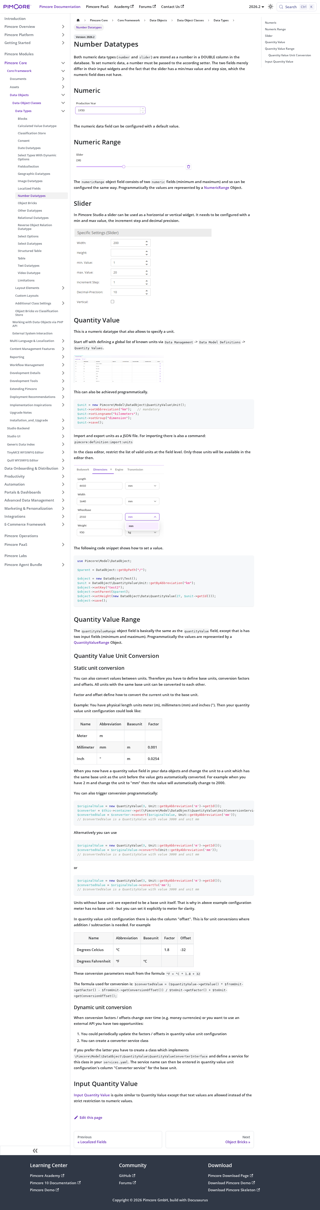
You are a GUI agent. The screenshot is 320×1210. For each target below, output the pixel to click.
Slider (268, 36)
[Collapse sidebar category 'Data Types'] (63, 110)
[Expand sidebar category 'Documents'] (63, 78)
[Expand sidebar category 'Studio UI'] (63, 436)
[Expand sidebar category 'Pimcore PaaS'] (63, 544)
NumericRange (216, 187)
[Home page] (78, 20)
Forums (145, 6)
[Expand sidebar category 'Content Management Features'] (63, 348)
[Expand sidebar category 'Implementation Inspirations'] (63, 404)
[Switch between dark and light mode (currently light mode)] (270, 6)
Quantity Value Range (279, 49)
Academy (122, 6)
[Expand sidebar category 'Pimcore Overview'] (63, 26)
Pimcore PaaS (97, 6)
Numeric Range (275, 29)
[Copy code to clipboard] (248, 404)
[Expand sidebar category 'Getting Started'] (63, 42)
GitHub (125, 1175)
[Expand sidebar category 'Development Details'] (63, 372)
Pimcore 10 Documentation (53, 1182)
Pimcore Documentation (60, 6)
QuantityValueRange (91, 642)
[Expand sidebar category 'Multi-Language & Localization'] (63, 340)
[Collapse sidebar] (35, 1150)
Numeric (270, 23)
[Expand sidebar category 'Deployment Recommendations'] (63, 396)
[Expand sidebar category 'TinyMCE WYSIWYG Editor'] (63, 452)
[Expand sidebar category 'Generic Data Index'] (63, 444)
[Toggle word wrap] (240, 806)
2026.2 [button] (254, 6)
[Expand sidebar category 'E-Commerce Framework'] (63, 524)
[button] (35, 62)
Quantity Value (275, 42)
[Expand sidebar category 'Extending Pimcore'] (63, 388)
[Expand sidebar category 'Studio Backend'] (63, 428)
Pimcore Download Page (228, 1175)
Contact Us (170, 6)
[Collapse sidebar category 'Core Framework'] (63, 70)
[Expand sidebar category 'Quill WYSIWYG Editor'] (63, 460)
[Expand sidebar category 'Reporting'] (63, 356)
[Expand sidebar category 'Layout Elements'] (63, 287)
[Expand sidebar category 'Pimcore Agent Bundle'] (63, 564)
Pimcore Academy (45, 1175)
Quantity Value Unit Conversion (289, 55)
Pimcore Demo (42, 1190)
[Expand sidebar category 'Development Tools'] (63, 380)
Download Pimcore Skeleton (232, 1190)
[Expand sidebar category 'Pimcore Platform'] (63, 34)
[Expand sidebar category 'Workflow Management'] (63, 364)
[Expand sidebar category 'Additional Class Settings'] (63, 303)
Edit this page (91, 1117)
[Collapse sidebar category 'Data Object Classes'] (63, 102)
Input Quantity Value (92, 1095)
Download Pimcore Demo (229, 1182)
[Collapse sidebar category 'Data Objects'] (63, 94)
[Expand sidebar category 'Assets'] (63, 86)
